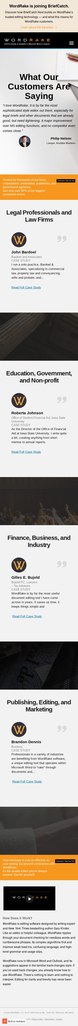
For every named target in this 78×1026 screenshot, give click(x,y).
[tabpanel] (39, 265)
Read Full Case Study (26, 452)
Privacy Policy (37, 1019)
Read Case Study (26, 287)
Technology (49, 1019)
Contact (59, 1019)
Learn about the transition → (39, 27)
